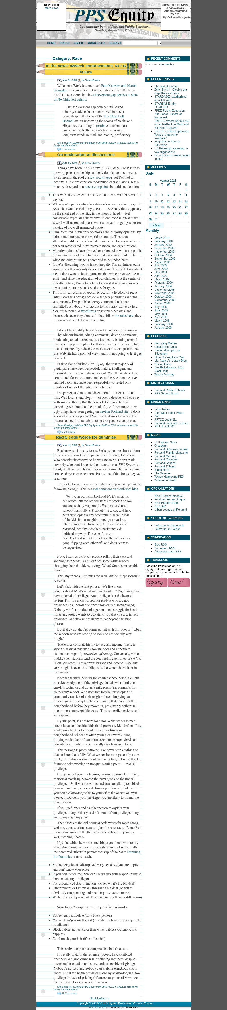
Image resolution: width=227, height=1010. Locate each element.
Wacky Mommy (164, 374)
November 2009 (164, 251)
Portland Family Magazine (171, 452)
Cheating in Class (165, 346)
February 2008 (163, 324)
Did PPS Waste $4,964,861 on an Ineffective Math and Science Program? (172, 124)
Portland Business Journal (171, 449)
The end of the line (166, 86)
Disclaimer (124, 1003)
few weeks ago (100, 177)
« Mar (156, 225)
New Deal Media (97, 1007)
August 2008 (162, 303)
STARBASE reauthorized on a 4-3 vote (170, 98)
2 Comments (68, 431)
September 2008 (164, 300)
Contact (148, 1003)
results (100, 125)
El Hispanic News (165, 442)
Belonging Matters (166, 343)
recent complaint (96, 186)
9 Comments (68, 149)
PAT (157, 416)
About (79, 43)
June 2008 (161, 310)
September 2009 (164, 258)
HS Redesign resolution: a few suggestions (171, 150)
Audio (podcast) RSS (167, 551)
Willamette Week (165, 480)
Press (65, 43)
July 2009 (160, 265)
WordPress (88, 310)
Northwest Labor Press (169, 412)
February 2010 (163, 241)
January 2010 (163, 244)
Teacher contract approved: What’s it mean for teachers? (171, 134)
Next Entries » (99, 998)
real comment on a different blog (115, 488)
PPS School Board (166, 393)
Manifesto (96, 43)
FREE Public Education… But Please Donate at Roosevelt (171, 114)
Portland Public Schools (169, 390)
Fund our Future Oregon (169, 499)
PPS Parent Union (166, 502)
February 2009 (163, 282)
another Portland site (114, 411)
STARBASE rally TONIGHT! (165, 105)
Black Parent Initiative (168, 496)
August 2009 (162, 262)
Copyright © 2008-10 (89, 1003)
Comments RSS (164, 548)
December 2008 (164, 289)
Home (51, 43)
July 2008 (160, 307)
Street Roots (162, 469)
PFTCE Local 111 (165, 419)
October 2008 (163, 296)
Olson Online (162, 364)
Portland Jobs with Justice (171, 423)
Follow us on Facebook (169, 525)
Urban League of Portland (170, 509)
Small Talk (161, 371)
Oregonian (160, 445)
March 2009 (161, 279)
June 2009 (161, 269)
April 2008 (160, 317)
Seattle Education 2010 (169, 367)
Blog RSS (160, 544)
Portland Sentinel (165, 463)
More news (52, 8)
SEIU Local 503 (164, 426)
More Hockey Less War (169, 357)
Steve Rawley (92, 80)
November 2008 (164, 293)
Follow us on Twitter (167, 529)
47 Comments (69, 993)
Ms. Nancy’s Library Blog (170, 360)
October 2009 (163, 255)
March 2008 (161, 320)
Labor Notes (162, 409)
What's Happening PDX (169, 476)
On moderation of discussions (86, 154)
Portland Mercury (165, 456)
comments (166, 64)
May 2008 (160, 314)
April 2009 (160, 275)
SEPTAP (160, 506)
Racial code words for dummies (86, 437)
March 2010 (161, 238)
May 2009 (160, 272)
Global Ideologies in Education (167, 351)
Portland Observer (166, 459)
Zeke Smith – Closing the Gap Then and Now (170, 91)
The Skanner (162, 473)
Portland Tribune (164, 466)
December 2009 (164, 248)
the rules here (124, 315)
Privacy (137, 1003)
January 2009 (163, 286)
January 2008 (163, 327)
